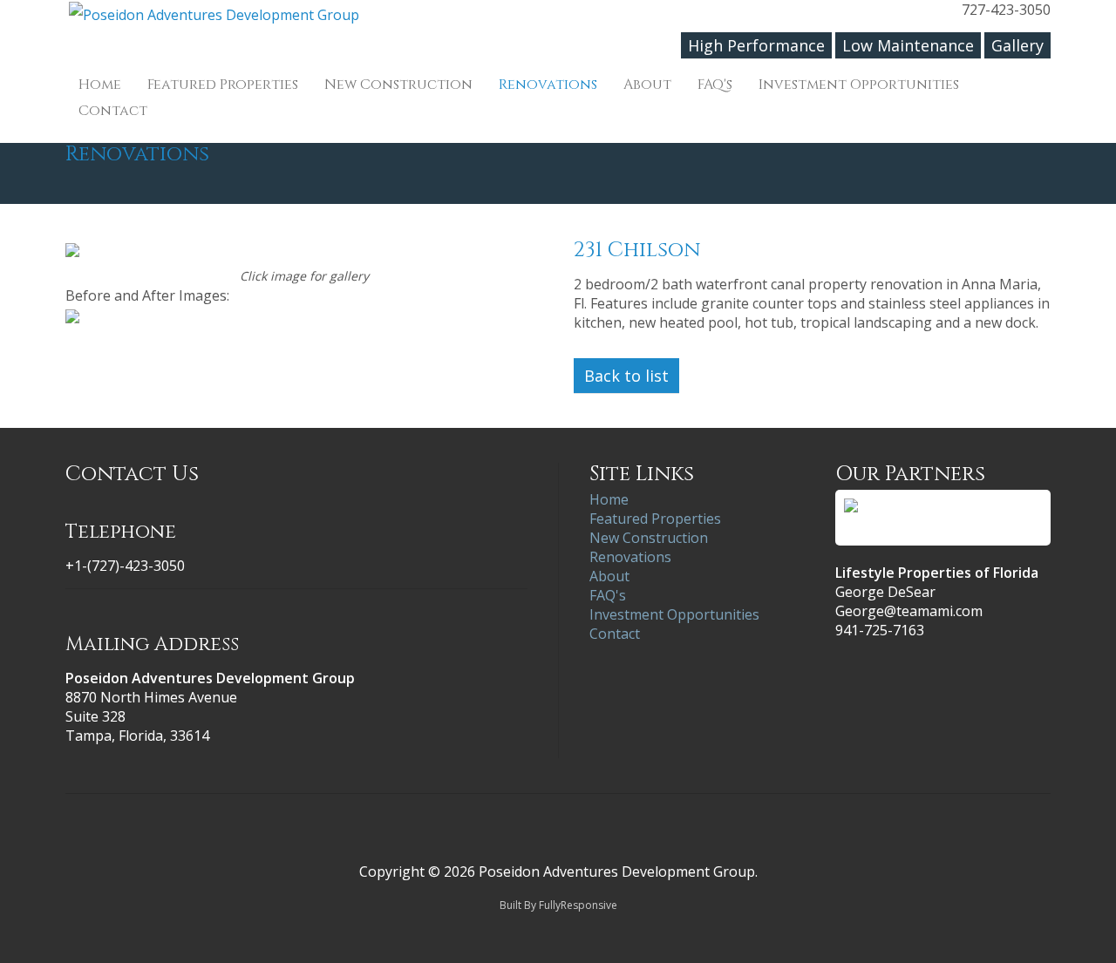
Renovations (548, 84)
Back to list (626, 375)
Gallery (1017, 45)
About (647, 84)
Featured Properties (222, 84)
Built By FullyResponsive (558, 905)
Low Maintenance (908, 45)
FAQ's (715, 84)
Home (99, 84)
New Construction (398, 84)
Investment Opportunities (859, 84)
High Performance (756, 45)
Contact (112, 110)
